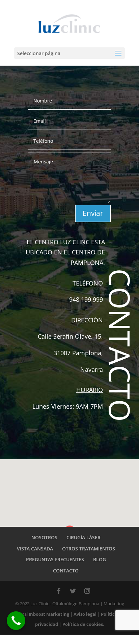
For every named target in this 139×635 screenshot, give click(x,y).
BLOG (99, 559)
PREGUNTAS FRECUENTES (55, 559)
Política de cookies (82, 624)
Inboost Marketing (49, 614)
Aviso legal (85, 614)
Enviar (93, 213)
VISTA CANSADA (35, 548)
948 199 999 (86, 299)
